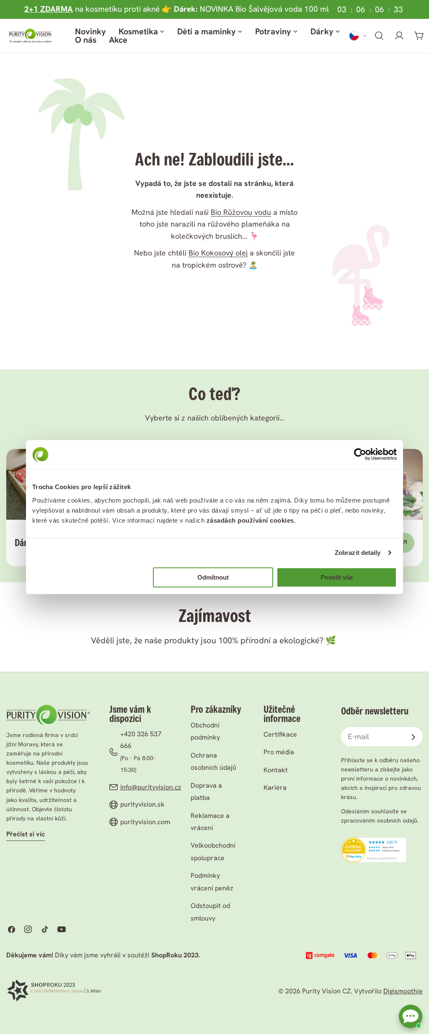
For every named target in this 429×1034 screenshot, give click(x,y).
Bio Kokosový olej (218, 253)
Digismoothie (403, 991)
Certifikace (280, 734)
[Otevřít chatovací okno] (410, 1016)
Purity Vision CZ (326, 991)
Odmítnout (213, 577)
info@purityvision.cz (150, 787)
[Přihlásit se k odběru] (413, 737)
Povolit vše (336, 577)
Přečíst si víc (25, 834)
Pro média (279, 752)
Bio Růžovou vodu (241, 212)
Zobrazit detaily (358, 552)
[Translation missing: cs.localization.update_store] (358, 36)
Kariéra (275, 787)
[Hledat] (379, 35)
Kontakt (276, 770)
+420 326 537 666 (140, 740)
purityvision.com (145, 821)
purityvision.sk (142, 804)
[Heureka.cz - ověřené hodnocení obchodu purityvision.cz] (373, 843)
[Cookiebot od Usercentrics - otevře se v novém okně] (360, 454)
